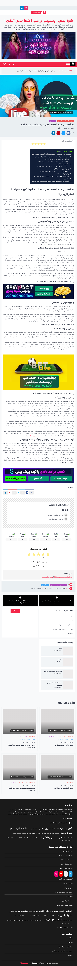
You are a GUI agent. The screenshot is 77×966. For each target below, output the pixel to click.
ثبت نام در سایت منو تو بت (64, 625)
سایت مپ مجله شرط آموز (64, 927)
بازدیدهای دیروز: (67, 860)
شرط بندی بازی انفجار (37, 833)
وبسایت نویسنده (47, 577)
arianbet (70, 634)
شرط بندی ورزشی (36, 588)
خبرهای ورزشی (68, 888)
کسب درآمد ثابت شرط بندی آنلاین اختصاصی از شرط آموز (53, 217)
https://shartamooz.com (56, 519)
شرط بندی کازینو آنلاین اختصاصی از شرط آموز (57, 324)
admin (60, 128)
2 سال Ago (58, 650)
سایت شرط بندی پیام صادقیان (63, 788)
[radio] (44, 144)
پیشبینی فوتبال (22, 837)
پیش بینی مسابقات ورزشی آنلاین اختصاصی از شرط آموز (53, 393)
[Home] (72, 64)
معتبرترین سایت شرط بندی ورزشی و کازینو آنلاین (56, 248)
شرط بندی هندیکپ (67, 837)
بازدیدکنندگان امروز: (66, 855)
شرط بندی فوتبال (22, 736)
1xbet (71, 616)
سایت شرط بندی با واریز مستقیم (63, 629)
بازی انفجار (44, 828)
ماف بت (70, 621)
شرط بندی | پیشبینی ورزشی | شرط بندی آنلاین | (38, 20)
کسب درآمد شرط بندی (67, 840)
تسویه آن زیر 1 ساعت (34, 436)
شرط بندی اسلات (48, 833)
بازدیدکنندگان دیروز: (65, 864)
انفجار (51, 829)
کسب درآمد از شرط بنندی (12, 837)
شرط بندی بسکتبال (26, 833)
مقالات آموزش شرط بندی (65, 739)
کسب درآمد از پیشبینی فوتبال (63, 745)
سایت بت (33, 828)
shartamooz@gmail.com (56, 515)
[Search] (9, 64)
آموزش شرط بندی (62, 828)
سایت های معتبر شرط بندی (65, 121)
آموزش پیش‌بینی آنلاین (65, 879)
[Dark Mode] (13, 64)
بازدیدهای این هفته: (65, 868)
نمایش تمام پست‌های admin (63, 577)
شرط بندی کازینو (38, 837)
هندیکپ (31, 837)
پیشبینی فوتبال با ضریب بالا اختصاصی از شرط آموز (55, 281)
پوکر (28, 837)
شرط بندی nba (55, 833)
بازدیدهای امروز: (67, 851)
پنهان (59, 151)
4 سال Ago (69, 128)
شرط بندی (52, 121)
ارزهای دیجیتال (67, 883)
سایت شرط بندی (60, 588)
